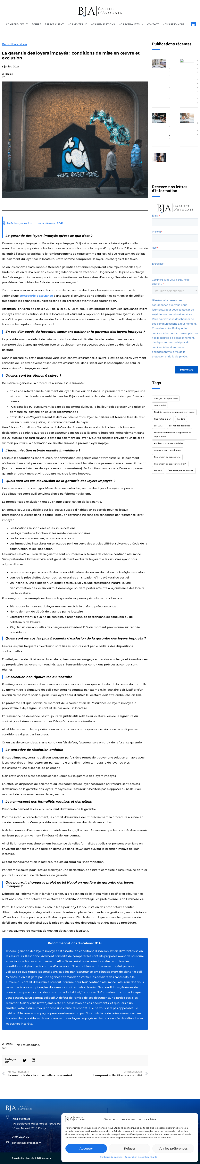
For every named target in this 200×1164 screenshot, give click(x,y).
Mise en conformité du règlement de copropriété (172, 434)
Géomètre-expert (162, 419)
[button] (24, 1060)
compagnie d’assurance (36, 295)
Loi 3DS (181, 419)
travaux (158, 470)
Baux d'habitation (14, 44)
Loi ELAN (158, 425)
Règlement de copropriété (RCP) (170, 464)
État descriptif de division (181, 470)
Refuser (129, 1148)
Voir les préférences (173, 1148)
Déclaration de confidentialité (140, 1157)
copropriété (160, 405)
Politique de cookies (111, 1157)
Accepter (86, 1148)
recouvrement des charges (167, 450)
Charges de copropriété (166, 398)
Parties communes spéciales (168, 443)
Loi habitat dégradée (179, 425)
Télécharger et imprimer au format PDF (34, 223)
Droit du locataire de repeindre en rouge (174, 412)
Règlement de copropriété (167, 457)
